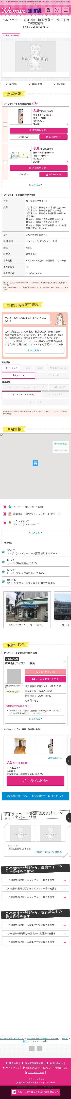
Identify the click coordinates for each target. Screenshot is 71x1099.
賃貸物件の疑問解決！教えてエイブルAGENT (35, 1082)
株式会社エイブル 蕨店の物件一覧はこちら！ (35, 795)
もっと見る (34, 350)
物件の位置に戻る (61, 444)
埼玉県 (65, 1038)
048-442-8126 (47, 671)
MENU (66, 10)
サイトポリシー (36, 1072)
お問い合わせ (57, 1063)
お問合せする (55, 136)
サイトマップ (13, 1067)
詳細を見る (24, 136)
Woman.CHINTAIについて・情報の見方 (46, 1067)
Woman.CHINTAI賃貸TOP (12, 1038)
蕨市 (25, 1041)
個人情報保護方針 (34, 1063)
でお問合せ (36, 780)
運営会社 (13, 1063)
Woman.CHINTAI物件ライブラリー (43, 1038)
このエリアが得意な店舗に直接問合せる (38, 1092)
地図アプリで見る (61, 450)
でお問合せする (47, 678)
